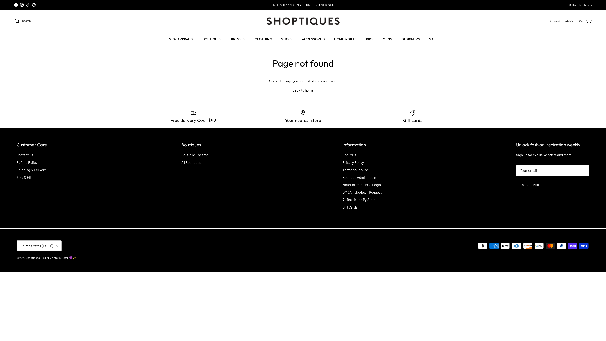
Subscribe (531, 185)
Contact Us (25, 155)
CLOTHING (263, 39)
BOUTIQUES (212, 39)
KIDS (370, 39)
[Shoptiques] (303, 21)
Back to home (303, 90)
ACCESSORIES (313, 39)
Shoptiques (33, 257)
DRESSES (238, 39)
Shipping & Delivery (31, 170)
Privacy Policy (353, 162)
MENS (387, 39)
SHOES (287, 39)
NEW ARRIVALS (181, 39)
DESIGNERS (410, 39)
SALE (433, 39)
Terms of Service (355, 170)
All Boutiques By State (359, 199)
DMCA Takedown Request (362, 192)
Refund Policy (27, 162)
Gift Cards (350, 207)
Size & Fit (24, 177)
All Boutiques (191, 162)
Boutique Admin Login (359, 177)
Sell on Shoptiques (580, 5)
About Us (349, 155)
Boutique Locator (194, 155)
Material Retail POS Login (362, 185)
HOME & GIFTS (345, 39)
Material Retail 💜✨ (64, 257)
